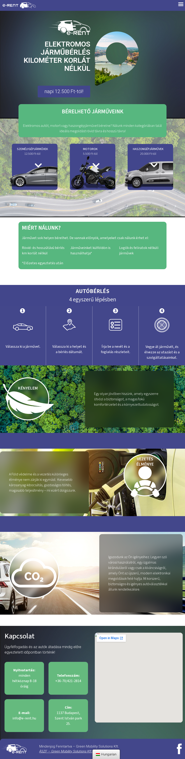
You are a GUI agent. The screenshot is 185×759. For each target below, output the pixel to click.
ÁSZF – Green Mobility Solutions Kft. (65, 751)
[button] (64, 91)
